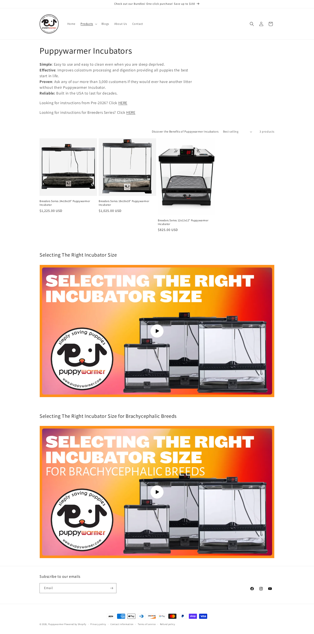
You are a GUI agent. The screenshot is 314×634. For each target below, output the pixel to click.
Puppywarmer (56, 624)
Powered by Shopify (75, 624)
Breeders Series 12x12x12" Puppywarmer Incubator (183, 222)
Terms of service (147, 624)
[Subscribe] (111, 588)
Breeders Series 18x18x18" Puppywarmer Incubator (124, 203)
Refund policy (167, 624)
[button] (88, 23)
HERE (122, 102)
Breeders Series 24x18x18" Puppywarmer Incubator (65, 203)
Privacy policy (98, 624)
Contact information (122, 624)
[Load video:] (157, 331)
